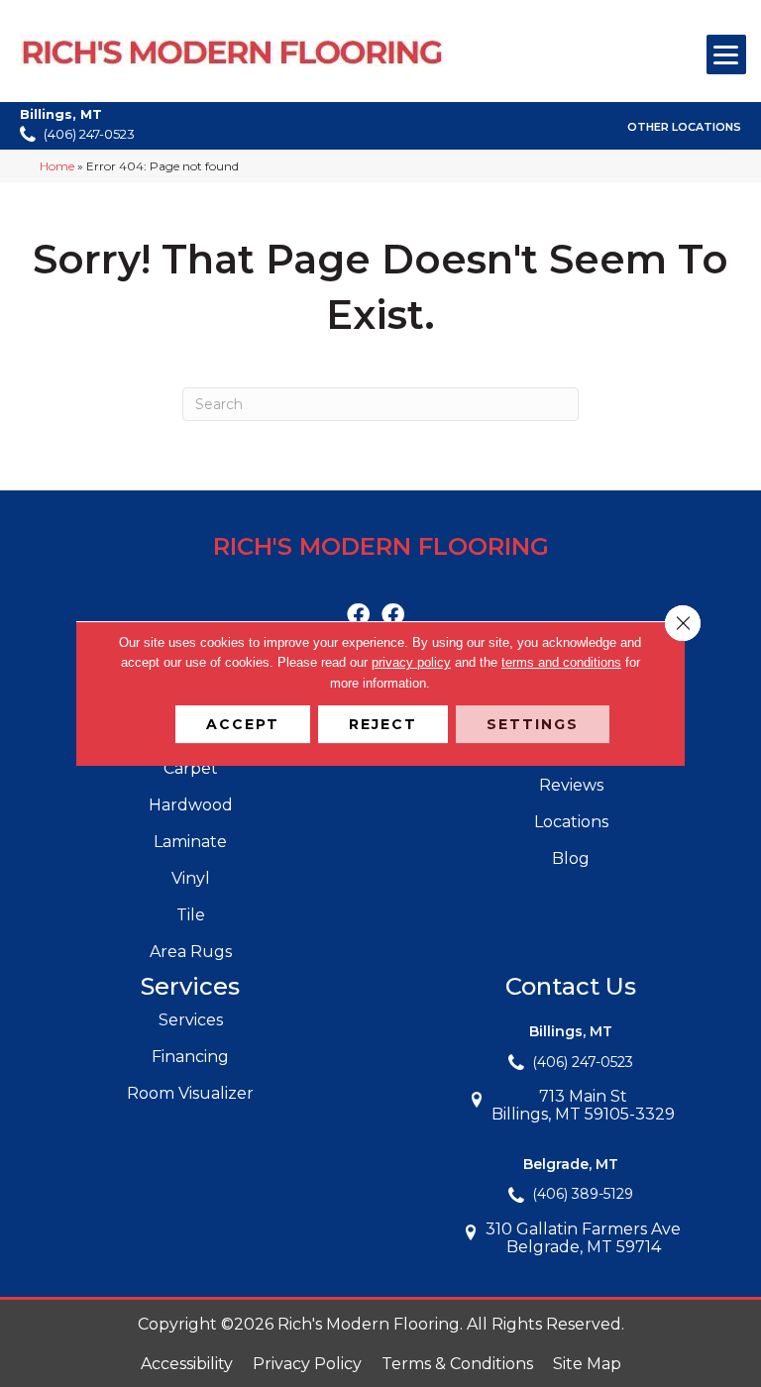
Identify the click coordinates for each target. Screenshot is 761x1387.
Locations (571, 821)
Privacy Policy (307, 1363)
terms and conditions (561, 662)
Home (57, 166)
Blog (571, 858)
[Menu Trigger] (726, 54)
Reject (383, 724)
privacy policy (411, 662)
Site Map (587, 1363)
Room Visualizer (190, 1093)
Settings (533, 724)
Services (191, 1020)
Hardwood (191, 805)
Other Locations (684, 127)
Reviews (571, 785)
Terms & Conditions (457, 1363)
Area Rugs (191, 951)
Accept (242, 724)
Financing (190, 1056)
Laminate (190, 841)
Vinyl (190, 878)
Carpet (190, 768)
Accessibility (187, 1363)
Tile (190, 915)
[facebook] (358, 615)
